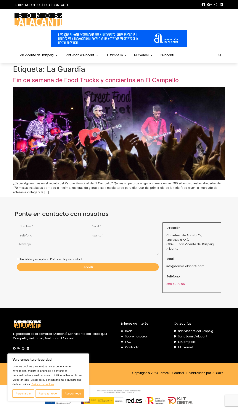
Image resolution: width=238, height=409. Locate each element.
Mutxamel (141, 55)
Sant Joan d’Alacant (79, 55)
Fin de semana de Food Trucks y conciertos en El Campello (96, 80)
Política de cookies (42, 384)
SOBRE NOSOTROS (28, 5)
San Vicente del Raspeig (36, 55)
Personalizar (23, 393)
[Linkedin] (221, 5)
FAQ (47, 5)
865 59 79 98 (175, 284)
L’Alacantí (167, 55)
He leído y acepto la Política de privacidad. (51, 259)
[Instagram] (215, 5)
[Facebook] (203, 5)
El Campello (114, 55)
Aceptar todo (73, 393)
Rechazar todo (48, 393)
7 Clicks (217, 373)
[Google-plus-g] (209, 5)
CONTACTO (61, 5)
